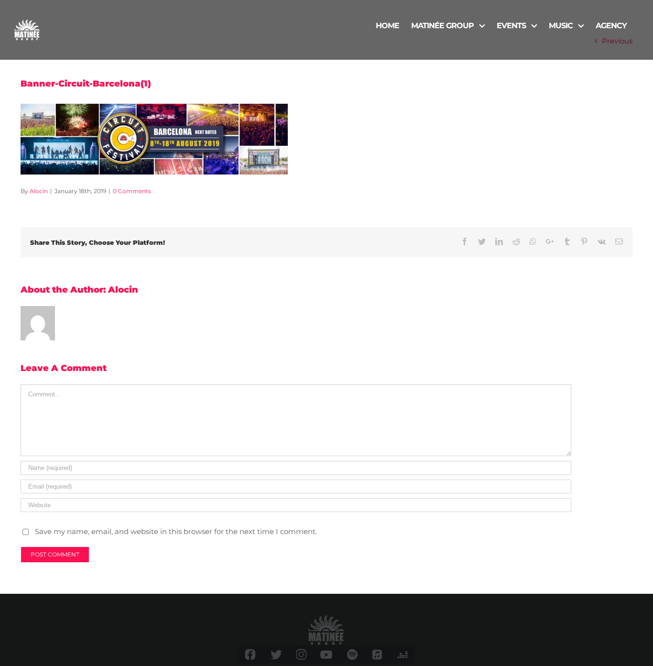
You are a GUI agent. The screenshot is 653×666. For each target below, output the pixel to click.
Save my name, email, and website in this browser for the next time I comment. (176, 531)
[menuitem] (387, 25)
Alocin (39, 191)
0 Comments (132, 191)
